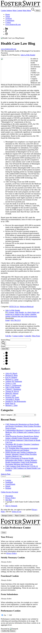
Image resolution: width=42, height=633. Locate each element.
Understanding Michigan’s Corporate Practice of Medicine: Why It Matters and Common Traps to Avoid (22, 432)
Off (10, 615)
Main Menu (27, 10)
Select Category (6, 415)
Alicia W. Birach (11, 373)
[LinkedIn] (6, 356)
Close (3, 532)
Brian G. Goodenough (13, 385)
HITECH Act (14, 307)
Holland (8, 488)
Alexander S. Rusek (12, 399)
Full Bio (8, 336)
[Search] (33, 10)
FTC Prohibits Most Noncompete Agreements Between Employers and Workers (21, 449)
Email (7, 320)
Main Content (17, 10)
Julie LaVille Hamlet (28, 55)
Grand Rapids (10, 484)
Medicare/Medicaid (26, 307)
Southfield (9, 482)
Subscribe (5, 349)
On (5, 615)
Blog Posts (36, 336)
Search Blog (5, 340)
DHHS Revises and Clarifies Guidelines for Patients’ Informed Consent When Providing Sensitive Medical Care (21, 454)
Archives (8, 18)
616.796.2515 (16, 320)
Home (7, 14)
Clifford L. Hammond (13, 389)
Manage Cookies (7, 515)
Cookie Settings (6, 10)
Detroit (7, 486)
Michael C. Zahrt (11, 405)
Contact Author (17, 336)
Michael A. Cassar (11, 379)
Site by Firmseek (11, 506)
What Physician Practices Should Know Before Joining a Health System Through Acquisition (22, 437)
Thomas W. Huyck (12, 391)
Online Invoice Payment (9, 492)
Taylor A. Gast (10, 383)
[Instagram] (6, 34)
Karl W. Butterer (11, 377)
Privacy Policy (10, 498)
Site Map (8, 500)
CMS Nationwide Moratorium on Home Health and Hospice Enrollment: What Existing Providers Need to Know (23, 426)
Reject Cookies (20, 515)
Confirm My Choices (8, 631)
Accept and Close (33, 515)
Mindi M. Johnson (11, 393)
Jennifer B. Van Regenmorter (15, 401)
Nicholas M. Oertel (12, 397)
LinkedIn (28, 336)
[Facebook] (6, 32)
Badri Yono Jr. (10, 403)
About (7, 16)
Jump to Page (5, 474)
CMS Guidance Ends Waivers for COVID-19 (21, 466)
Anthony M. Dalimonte (13, 381)
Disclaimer (9, 496)
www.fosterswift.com (13, 24)
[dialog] (21, 513)
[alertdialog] (21, 575)
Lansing (8, 480)
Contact (8, 22)
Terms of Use (16, 512)
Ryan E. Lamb (10, 395)
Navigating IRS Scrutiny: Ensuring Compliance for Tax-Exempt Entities (22, 445)
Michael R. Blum (11, 375)
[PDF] (6, 353)
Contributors (9, 20)
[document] (21, 575)
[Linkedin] (6, 29)
